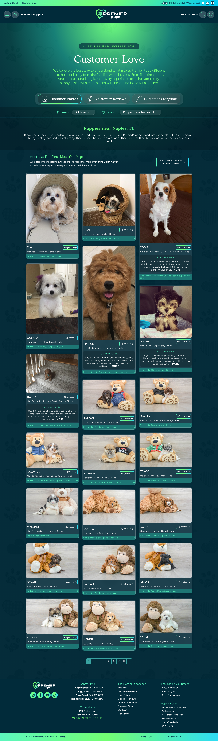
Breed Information (169, 687)
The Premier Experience (132, 684)
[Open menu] (7, 14)
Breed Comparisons (170, 695)
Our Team (122, 710)
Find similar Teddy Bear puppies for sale (102, 238)
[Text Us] (210, 14)
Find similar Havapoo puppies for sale (157, 480)
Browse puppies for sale (38, 536)
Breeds (65, 112)
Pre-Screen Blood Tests (172, 715)
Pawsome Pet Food (170, 718)
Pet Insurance (167, 711)
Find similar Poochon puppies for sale (44, 591)
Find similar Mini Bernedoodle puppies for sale (48, 480)
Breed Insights (168, 691)
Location (111, 112)
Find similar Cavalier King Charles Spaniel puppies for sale (165, 277)
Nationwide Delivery (127, 691)
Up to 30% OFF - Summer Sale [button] (20, 2)
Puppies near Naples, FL (139, 112)
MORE (177, 269)
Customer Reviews (127, 699)
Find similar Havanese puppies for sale (45, 346)
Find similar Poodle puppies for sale (99, 427)
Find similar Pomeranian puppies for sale (102, 482)
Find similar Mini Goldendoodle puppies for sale (105, 372)
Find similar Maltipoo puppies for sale (44, 256)
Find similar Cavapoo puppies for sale (100, 537)
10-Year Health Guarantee (173, 707)
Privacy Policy (174, 737)
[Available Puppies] (15, 14)
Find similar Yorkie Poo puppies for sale (158, 591)
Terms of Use (146, 737)
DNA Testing (167, 726)
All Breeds (82, 112)
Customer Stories (126, 706)
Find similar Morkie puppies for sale (156, 370)
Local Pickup (124, 695)
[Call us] (202, 14)
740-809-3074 (188, 14)
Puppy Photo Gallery (127, 702)
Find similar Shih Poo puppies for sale (157, 646)
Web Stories (123, 713)
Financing (122, 687)
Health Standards (169, 722)
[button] (203, 3)
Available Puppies (32, 14)
